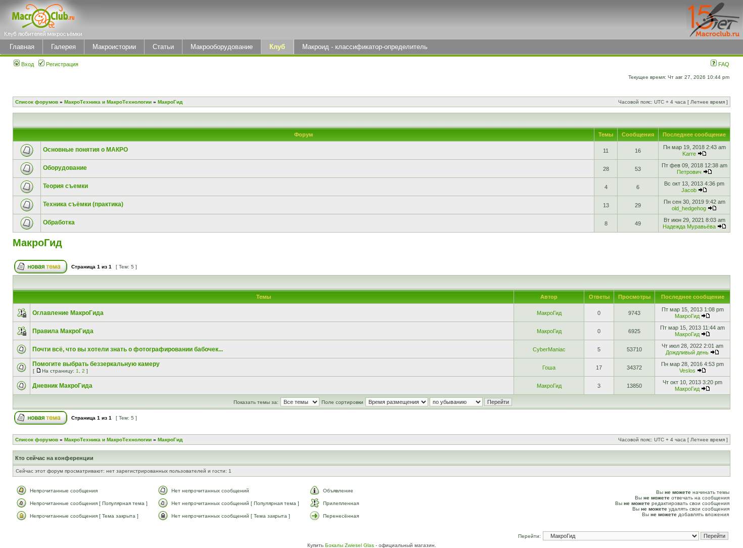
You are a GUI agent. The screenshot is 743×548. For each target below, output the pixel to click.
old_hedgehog (689, 208)
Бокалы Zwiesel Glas (350, 545)
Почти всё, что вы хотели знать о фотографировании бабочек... (127, 349)
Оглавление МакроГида (68, 312)
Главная (22, 47)
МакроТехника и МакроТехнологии (108, 102)
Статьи (163, 47)
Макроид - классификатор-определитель (365, 47)
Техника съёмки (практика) (83, 204)
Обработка (59, 222)
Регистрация (61, 64)
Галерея (63, 47)
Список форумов (36, 102)
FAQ (723, 64)
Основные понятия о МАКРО (85, 149)
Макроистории (114, 47)
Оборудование (65, 167)
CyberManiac (549, 349)
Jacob (688, 190)
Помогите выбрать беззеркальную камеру (96, 364)
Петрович (689, 172)
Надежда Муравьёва (689, 226)
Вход (27, 64)
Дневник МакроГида (62, 385)
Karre (689, 154)
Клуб (277, 47)
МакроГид (170, 102)
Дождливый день (687, 352)
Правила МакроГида (63, 331)
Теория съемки (65, 186)
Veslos (687, 371)
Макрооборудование (222, 47)
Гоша (548, 367)
